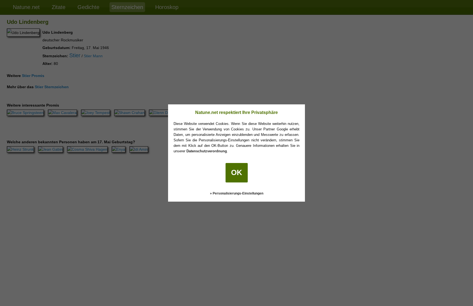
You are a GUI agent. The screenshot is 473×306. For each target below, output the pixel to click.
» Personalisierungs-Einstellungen (236, 193)
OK (236, 172)
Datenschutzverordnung (206, 151)
